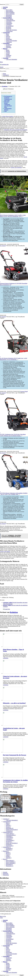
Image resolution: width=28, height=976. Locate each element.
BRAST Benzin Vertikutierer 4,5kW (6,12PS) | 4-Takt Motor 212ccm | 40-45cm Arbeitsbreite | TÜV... (13, 215)
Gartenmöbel (9, 23)
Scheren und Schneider (11, 40)
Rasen (4, 8)
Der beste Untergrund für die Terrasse (14, 755)
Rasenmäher (9, 39)
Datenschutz (6, 874)
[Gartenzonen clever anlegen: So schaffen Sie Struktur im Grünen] (15, 771)
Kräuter (8, 54)
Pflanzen (5, 48)
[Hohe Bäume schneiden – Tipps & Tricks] (15, 640)
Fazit (5, 111)
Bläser (7, 34)
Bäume (7, 50)
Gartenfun (5, 58)
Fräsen (7, 35)
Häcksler (8, 36)
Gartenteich (8, 24)
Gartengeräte (6, 32)
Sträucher (8, 56)
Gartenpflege (6, 43)
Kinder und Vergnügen (11, 30)
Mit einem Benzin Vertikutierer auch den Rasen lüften (8, 104)
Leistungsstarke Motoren (8, 109)
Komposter (8, 28)
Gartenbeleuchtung (10, 20)
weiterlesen (5, 658)
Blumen (8, 51)
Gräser (8, 855)
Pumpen (8, 38)
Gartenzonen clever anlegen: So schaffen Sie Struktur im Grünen (15, 781)
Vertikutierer (9, 42)
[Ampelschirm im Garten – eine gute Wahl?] (15, 719)
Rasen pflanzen (9, 11)
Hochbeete (8, 27)
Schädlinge (8, 55)
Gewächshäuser (9, 26)
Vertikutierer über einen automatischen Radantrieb (15, 129)
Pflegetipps (8, 47)
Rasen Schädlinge (10, 12)
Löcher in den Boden (5, 551)
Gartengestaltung (7, 17)
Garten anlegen (9, 19)
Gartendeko (8, 22)
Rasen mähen (9, 9)
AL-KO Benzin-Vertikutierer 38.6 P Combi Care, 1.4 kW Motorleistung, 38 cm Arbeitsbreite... (13, 359)
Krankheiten (9, 44)
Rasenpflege (9, 15)
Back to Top (3, 916)
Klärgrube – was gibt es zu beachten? (14, 703)
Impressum (5, 873)
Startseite (5, 7)
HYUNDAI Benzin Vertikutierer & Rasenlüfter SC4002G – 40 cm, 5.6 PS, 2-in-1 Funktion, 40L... (13, 493)
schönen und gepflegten (16, 167)
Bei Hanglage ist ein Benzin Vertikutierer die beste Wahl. (8, 98)
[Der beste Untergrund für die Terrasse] (15, 746)
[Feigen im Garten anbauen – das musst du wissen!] (15, 667)
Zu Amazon (3, 245)
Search (21, 4)
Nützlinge (8, 46)
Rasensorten (9, 16)
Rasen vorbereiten (10, 13)
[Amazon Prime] (23, 391)
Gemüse (8, 52)
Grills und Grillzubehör (11, 59)
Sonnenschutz (9, 31)
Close (1, 917)
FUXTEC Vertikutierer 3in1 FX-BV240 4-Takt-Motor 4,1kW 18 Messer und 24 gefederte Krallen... (13, 435)
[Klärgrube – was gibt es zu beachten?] (15, 694)
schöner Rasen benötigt (7, 116)
